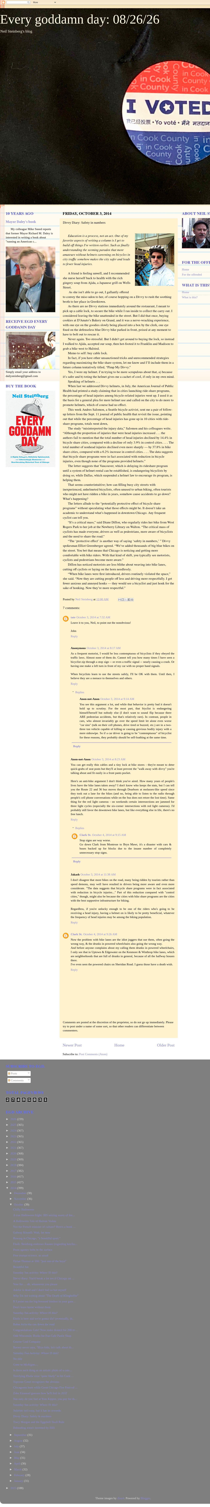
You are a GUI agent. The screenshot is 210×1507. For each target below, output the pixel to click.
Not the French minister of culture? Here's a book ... (44, 1226)
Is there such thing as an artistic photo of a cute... (42, 1370)
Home (119, 1045)
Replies (79, 692)
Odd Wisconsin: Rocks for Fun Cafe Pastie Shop (42, 1335)
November (20, 1198)
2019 (13, 1159)
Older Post (166, 1045)
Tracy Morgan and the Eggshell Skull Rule (38, 1422)
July (17, 1446)
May (17, 1457)
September (20, 1434)
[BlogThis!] (122, 599)
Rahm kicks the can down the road (33, 1324)
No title (17, 1358)
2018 (13, 1165)
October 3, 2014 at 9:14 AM (117, 699)
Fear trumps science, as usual (30, 1255)
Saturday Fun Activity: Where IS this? (36, 1353)
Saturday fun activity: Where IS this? (35, 1272)
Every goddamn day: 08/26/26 (79, 19)
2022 (13, 1142)
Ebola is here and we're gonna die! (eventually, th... (44, 1318)
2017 (13, 1170)
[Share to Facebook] (129, 599)
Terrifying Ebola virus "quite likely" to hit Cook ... (43, 1376)
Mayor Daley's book (21, 222)
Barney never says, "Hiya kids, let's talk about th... (43, 1347)
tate (73, 617)
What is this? (190, 297)
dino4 (120, 1498)
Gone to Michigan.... (25, 1364)
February (19, 1475)
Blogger (145, 1498)
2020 (13, 1153)
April (17, 1463)
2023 (13, 1136)
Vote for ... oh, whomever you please (35, 1284)
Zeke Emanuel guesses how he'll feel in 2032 (40, 1393)
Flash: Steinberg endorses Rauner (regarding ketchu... (45, 1244)
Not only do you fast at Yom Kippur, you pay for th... (45, 1398)
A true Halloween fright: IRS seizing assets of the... (44, 1215)
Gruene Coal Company (27, 1341)
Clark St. (85, 835)
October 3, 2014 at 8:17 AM (104, 648)
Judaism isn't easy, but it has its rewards (37, 1410)
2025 (13, 1124)
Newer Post (72, 1045)
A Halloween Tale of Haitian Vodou (34, 1221)
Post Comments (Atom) (93, 1054)
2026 (13, 1119)
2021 (13, 1147)
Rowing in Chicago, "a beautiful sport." (36, 1238)
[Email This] (119, 599)
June (17, 1452)
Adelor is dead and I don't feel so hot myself (39, 1290)
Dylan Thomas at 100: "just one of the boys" (39, 1261)
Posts (13, 1073)
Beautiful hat (21, 1266)
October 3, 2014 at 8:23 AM (108, 759)
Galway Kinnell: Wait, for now (31, 1232)
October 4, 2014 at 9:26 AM (100, 934)
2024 (13, 1130)
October (19, 1204)
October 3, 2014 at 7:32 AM (93, 617)
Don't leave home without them (32, 1307)
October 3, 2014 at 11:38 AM (98, 874)
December (20, 1193)
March (18, 1469)
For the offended (192, 274)
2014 (13, 1188)
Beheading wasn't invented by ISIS (34, 1427)
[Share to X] (125, 599)
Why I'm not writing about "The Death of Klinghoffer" (45, 1295)
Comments (17, 1080)
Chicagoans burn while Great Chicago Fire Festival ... (45, 1387)
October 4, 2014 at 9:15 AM (109, 835)
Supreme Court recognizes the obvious (36, 1381)
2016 (13, 1176)
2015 (13, 1182)
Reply (74, 636)
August (18, 1440)
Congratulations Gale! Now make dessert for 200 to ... (45, 1330)
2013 (13, 1488)
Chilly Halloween (23, 1209)
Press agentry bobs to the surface (32, 1249)
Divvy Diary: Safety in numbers (32, 1416)
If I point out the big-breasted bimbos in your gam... (44, 1301)
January (19, 1480)
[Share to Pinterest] (132, 599)
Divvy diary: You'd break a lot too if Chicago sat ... (43, 1278)
